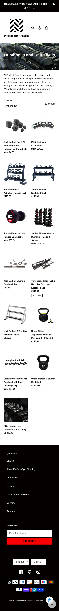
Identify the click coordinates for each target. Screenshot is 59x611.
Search (10, 460)
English (20, 561)
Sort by (8, 101)
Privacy (10, 486)
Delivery (11, 502)
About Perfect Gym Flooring (21, 469)
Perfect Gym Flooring (24, 600)
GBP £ (37, 561)
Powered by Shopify (42, 600)
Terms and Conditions (18, 494)
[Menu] (53, 27)
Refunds (11, 511)
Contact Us (12, 477)
